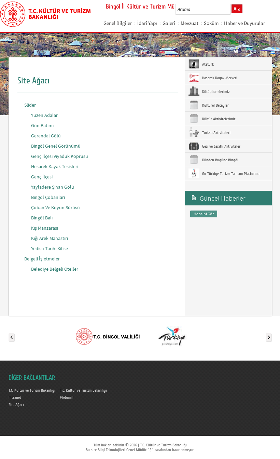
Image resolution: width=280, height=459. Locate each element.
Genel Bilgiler (117, 23)
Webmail (66, 397)
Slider (30, 105)
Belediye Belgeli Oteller (54, 269)
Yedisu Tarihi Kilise (49, 248)
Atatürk (207, 64)
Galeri (169, 23)
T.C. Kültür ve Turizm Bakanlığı (32, 390)
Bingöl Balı (42, 218)
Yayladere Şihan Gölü (52, 187)
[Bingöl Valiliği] (107, 336)
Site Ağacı (16, 404)
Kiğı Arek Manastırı (49, 238)
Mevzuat (189, 23)
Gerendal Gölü (46, 136)
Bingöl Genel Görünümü (56, 146)
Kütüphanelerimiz (215, 91)
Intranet (15, 397)
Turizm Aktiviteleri (215, 132)
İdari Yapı (147, 23)
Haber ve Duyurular (244, 23)
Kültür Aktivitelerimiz (218, 119)
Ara (237, 9)
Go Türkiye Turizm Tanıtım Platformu (230, 173)
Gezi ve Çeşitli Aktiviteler (220, 146)
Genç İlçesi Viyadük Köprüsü (59, 156)
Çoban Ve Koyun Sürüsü (55, 207)
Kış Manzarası (44, 228)
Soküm (211, 23)
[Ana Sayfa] (45, 12)
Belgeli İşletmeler (42, 259)
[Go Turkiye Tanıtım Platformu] (172, 336)
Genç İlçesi (42, 177)
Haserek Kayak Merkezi (219, 78)
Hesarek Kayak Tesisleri (54, 166)
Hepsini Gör (204, 213)
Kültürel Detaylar (215, 105)
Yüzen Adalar (44, 115)
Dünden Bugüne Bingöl (219, 160)
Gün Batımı (42, 125)
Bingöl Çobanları (48, 197)
